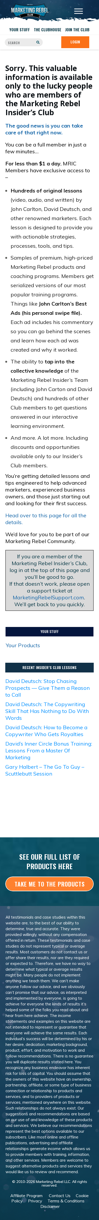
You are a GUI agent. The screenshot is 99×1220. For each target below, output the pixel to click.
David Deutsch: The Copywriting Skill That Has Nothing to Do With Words (47, 711)
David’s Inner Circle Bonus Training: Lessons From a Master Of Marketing (48, 750)
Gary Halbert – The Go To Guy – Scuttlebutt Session (44, 770)
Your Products (23, 645)
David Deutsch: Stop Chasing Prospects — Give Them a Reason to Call (47, 688)
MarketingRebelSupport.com (48, 597)
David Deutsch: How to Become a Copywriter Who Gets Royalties (46, 730)
